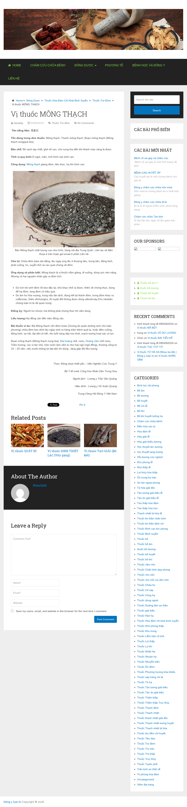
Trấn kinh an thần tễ (148, 769)
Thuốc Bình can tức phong (152, 528)
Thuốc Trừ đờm (101, 100)
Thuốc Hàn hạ (145, 615)
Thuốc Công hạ (146, 595)
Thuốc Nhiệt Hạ (146, 651)
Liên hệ (14, 78)
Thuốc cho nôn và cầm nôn (153, 579)
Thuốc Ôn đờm (146, 666)
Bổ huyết (142, 400)
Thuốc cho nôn (145, 574)
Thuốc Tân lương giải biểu (152, 687)
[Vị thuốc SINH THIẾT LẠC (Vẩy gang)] (63, 435)
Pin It (82, 404)
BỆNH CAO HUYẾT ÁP (147, 172)
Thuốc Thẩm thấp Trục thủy (153, 702)
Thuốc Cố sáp (145, 590)
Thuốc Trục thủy (146, 758)
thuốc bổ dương (149, 288)
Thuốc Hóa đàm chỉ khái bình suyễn (66, 100)
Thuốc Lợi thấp (146, 641)
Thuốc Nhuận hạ (147, 656)
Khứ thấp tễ (144, 467)
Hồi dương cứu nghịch (150, 457)
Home (16, 65)
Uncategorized (145, 779)
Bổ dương (143, 395)
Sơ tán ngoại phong (148, 482)
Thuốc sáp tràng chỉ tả (150, 677)
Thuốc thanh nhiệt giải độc (152, 718)
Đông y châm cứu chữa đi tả (150, 201)
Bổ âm (141, 390)
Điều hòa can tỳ (146, 426)
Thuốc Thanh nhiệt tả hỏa (152, 728)
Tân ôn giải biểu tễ (148, 498)
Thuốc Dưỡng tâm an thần (152, 605)
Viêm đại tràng (145, 784)
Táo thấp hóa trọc (147, 508)
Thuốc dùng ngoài (147, 600)
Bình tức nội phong (148, 385)
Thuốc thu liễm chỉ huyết (151, 733)
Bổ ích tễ (142, 405)
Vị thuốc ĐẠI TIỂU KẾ (160, 337)
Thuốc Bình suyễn (147, 533)
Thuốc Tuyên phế (147, 764)
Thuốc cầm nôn (146, 564)
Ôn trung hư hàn (146, 477)
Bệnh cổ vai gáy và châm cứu (151, 158)
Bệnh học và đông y (148, 65)
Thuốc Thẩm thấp (147, 697)
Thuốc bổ (142, 538)
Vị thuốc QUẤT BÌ (24, 451)
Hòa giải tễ (143, 436)
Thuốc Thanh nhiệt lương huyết (155, 723)
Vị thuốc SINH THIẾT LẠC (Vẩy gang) (62, 453)
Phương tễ (114, 65)
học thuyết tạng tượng (150, 451)
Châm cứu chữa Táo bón (148, 216)
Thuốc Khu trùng (147, 631)
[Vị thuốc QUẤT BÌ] (27, 435)
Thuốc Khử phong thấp (150, 625)
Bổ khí (140, 411)
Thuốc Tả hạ (144, 682)
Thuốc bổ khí (147, 298)
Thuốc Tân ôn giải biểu (150, 692)
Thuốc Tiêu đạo (146, 738)
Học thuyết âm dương (149, 446)
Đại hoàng (66, 341)
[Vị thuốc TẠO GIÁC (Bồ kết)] (100, 435)
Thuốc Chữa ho (146, 585)
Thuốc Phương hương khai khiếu (156, 671)
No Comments (85, 123)
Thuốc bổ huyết (148, 293)
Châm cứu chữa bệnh (47, 65)
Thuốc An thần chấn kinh (151, 518)
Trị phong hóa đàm (148, 774)
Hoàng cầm (92, 341)
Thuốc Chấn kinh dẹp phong (153, 569)
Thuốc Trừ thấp (146, 753)
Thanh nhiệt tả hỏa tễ (149, 513)
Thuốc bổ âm (147, 282)
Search (157, 110)
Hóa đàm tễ (144, 431)
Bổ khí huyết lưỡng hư (150, 416)
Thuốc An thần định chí (150, 523)
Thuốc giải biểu (146, 610)
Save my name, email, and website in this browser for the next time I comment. (61, 611)
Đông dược (84, 65)
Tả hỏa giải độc (146, 487)
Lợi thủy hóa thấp (147, 472)
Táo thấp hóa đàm (148, 503)
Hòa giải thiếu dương (149, 441)
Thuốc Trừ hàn (145, 748)
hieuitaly (18, 123)
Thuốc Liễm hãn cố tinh (150, 636)
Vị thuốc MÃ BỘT (147, 327)
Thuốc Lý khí (144, 646)
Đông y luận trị (12, 801)
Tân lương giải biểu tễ (150, 492)
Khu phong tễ (145, 462)
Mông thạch (33, 164)
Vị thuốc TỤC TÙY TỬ (150, 346)
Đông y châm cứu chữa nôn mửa (153, 187)
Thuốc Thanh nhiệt (148, 712)
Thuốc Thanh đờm (148, 707)
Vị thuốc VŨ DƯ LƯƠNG (162, 332)
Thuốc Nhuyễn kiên (148, 661)
